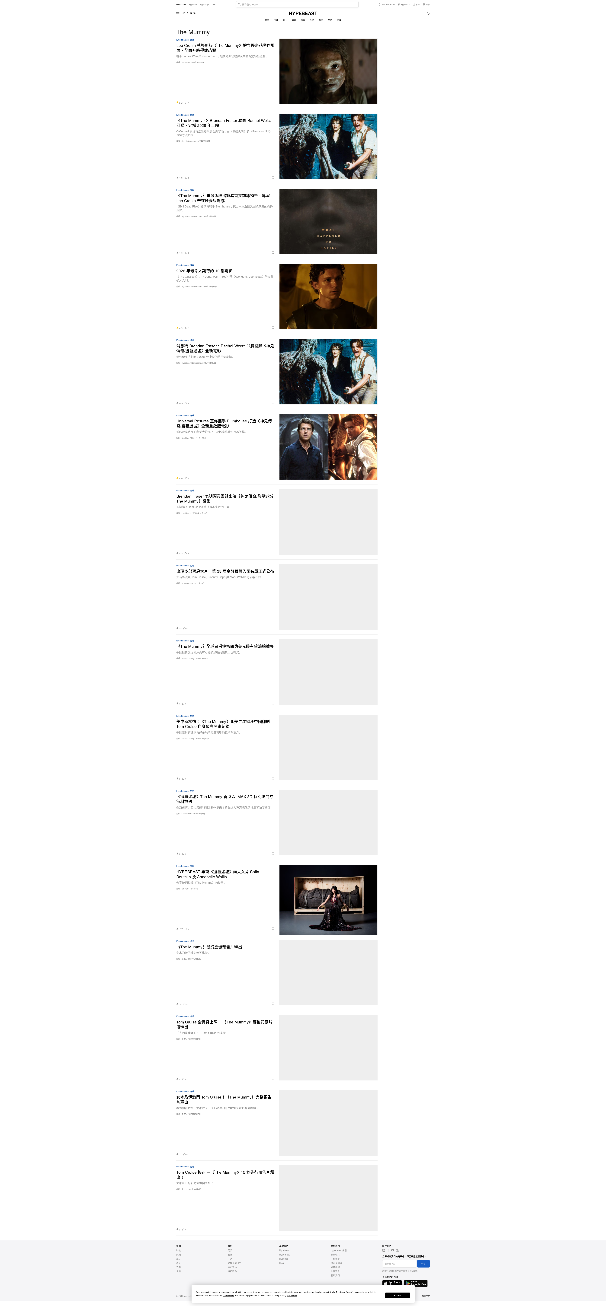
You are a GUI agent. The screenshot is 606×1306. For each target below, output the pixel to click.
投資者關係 (336, 1262)
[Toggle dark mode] (428, 13)
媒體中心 (335, 1254)
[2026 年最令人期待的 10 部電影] (328, 296)
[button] (233, 102)
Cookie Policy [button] (228, 1295)
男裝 (230, 1250)
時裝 (267, 20)
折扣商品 (232, 1271)
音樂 (303, 20)
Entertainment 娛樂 (185, 39)
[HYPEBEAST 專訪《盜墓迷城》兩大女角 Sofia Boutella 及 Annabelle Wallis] (328, 897)
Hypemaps (284, 1254)
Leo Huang (186, 513)
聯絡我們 (335, 1275)
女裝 (230, 1254)
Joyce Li (185, 62)
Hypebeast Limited (189, 1296)
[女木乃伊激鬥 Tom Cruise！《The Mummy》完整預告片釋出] (328, 1123)
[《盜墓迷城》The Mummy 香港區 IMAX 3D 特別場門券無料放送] (328, 822)
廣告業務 (335, 1267)
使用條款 (403, 1271)
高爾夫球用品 (234, 1262)
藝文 (285, 20)
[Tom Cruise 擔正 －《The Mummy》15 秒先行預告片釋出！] (328, 1198)
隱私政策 (413, 1271)
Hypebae (283, 1258)
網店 (339, 20)
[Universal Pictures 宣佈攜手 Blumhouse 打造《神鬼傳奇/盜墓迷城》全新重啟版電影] (328, 447)
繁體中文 (426, 1296)
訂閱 (423, 1263)
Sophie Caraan (188, 141)
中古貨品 (232, 1267)
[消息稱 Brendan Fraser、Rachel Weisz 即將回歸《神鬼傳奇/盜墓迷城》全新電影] (328, 371)
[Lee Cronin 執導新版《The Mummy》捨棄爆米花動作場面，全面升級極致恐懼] (328, 71)
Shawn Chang (188, 658)
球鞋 (276, 20)
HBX (281, 1262)
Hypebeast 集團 (339, 1250)
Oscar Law (186, 813)
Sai (183, 888)
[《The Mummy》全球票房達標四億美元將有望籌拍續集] (328, 672)
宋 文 (184, 958)
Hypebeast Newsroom (191, 216)
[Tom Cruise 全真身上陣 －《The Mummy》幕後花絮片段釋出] (328, 1047)
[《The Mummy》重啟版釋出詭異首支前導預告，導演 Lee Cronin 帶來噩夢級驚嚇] (328, 221)
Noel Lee (185, 437)
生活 (312, 20)
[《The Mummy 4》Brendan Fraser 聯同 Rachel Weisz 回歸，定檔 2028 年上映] (328, 146)
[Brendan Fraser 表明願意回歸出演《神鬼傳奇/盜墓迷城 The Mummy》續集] (328, 522)
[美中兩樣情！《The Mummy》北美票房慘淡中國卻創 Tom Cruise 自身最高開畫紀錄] (328, 747)
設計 (294, 20)
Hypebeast (284, 1250)
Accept (397, 1295)
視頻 (321, 20)
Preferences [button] (292, 1295)
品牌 (330, 20)
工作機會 (335, 1258)
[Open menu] (178, 13)
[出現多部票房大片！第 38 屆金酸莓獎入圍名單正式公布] (328, 597)
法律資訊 (335, 1271)
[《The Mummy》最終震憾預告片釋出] (328, 972)
